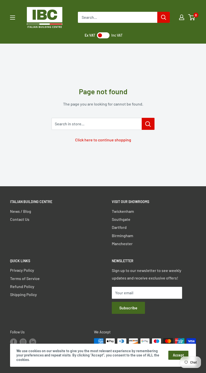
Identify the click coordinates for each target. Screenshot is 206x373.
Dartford (119, 227)
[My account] (181, 17)
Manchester (122, 243)
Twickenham (123, 211)
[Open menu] (12, 18)
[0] (192, 17)
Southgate (121, 219)
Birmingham (122, 235)
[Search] (163, 17)
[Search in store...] (148, 124)
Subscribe (128, 307)
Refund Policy (22, 286)
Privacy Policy (22, 270)
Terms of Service (25, 278)
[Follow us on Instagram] (23, 341)
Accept (178, 355)
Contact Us (19, 219)
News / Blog (20, 211)
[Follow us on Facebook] (13, 341)
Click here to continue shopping (103, 139)
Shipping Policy (23, 294)
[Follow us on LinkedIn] (32, 341)
